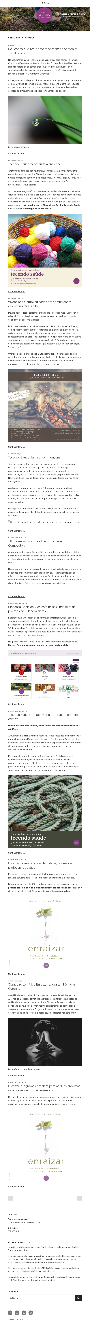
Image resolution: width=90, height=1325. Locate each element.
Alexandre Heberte (47, 1271)
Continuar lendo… (16, 153)
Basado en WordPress (16, 1319)
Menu (46, 3)
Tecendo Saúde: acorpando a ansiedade (35, 164)
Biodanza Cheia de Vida (72, 14)
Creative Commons (44, 1277)
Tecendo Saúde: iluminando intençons (34, 457)
